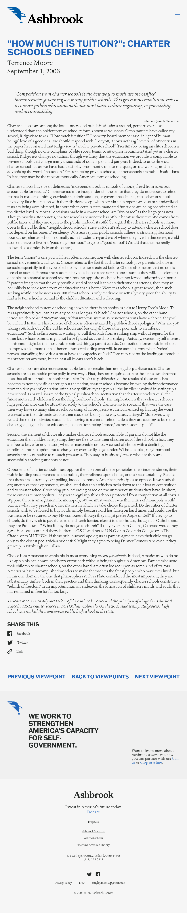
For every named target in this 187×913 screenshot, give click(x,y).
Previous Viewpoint (36, 676)
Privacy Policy (63, 883)
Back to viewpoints (100, 676)
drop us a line (151, 762)
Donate (93, 812)
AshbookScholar (93, 838)
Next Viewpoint (157, 676)
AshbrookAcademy (93, 831)
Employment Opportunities (108, 883)
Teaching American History (93, 845)
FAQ (81, 883)
